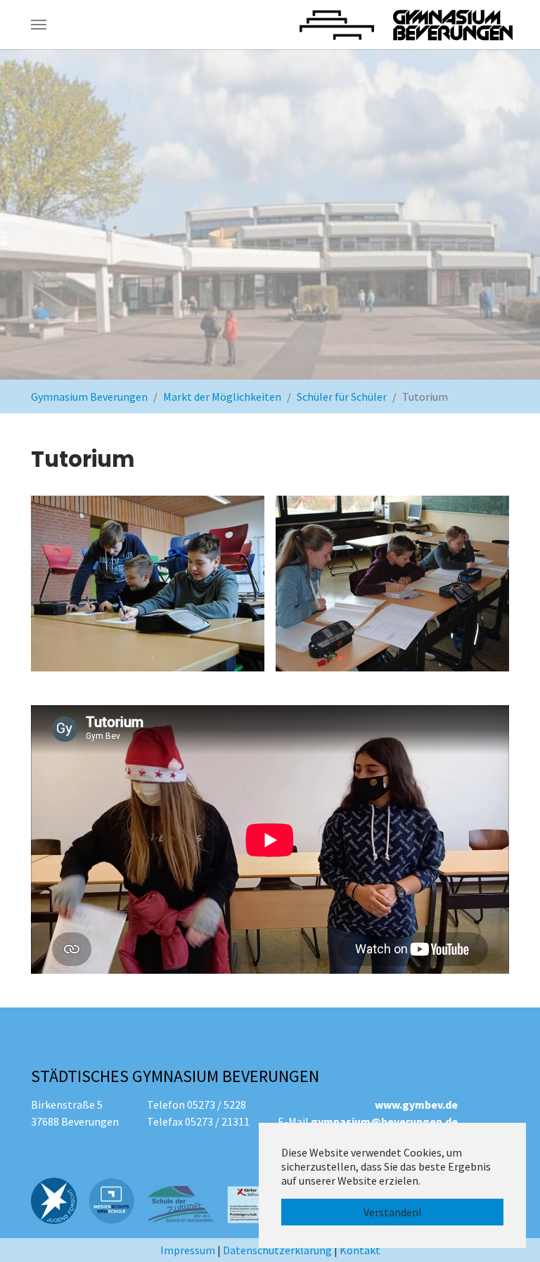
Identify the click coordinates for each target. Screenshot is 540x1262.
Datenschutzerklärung (277, 1250)
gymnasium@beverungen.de (384, 1121)
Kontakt (360, 1250)
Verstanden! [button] (392, 1212)
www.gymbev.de (416, 1104)
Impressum (187, 1250)
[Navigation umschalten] (38, 25)
